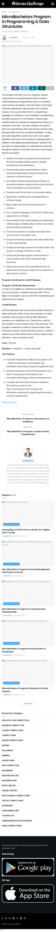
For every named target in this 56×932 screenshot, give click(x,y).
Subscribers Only (10, 810)
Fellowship (7, 750)
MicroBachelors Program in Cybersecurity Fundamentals (23, 610)
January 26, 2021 (28, 37)
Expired (5, 745)
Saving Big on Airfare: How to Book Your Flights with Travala (26, 531)
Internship (7, 770)
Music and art (9, 785)
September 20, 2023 (20, 536)
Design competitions (12, 740)
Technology (8, 815)
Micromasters (9, 780)
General (6, 755)
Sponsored (7, 805)
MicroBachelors (14, 12)
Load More (28, 704)
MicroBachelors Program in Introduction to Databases (24, 650)
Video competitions (12, 825)
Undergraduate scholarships (17, 820)
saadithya (7, 536)
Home (4, 12)
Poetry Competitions (12, 800)
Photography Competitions (16, 795)
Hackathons (8, 760)
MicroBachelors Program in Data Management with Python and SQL (26, 571)
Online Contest (10, 790)
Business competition (13, 725)
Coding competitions (12, 730)
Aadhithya (14, 37)
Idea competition (10, 765)
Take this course (9, 402)
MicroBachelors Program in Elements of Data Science (25, 690)
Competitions (9, 735)
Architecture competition (15, 720)
